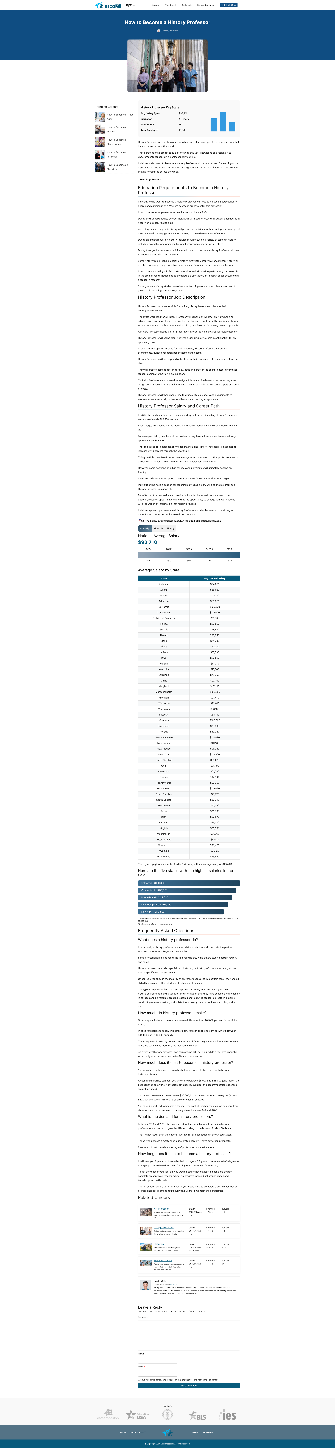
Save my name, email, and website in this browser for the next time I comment (179, 1379)
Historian (159, 1244)
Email (141, 1366)
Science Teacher (163, 1260)
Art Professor (161, 1208)
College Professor (164, 1227)
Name (142, 1353)
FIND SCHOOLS (228, 5)
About (123, 1432)
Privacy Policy (138, 1432)
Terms (195, 1432)
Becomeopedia (176, 1284)
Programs (208, 1432)
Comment (143, 1317)
